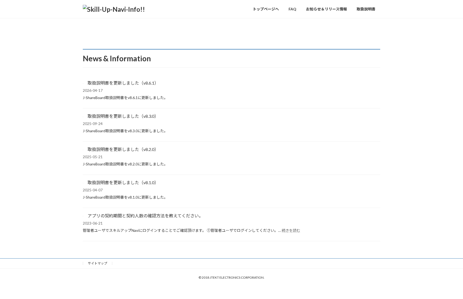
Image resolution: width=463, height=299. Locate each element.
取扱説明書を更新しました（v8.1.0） (123, 182)
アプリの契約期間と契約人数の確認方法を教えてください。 (145, 215)
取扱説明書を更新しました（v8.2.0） (123, 149)
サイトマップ (97, 263)
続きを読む (291, 230)
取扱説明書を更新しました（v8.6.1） (123, 82)
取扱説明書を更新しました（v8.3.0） (123, 116)
